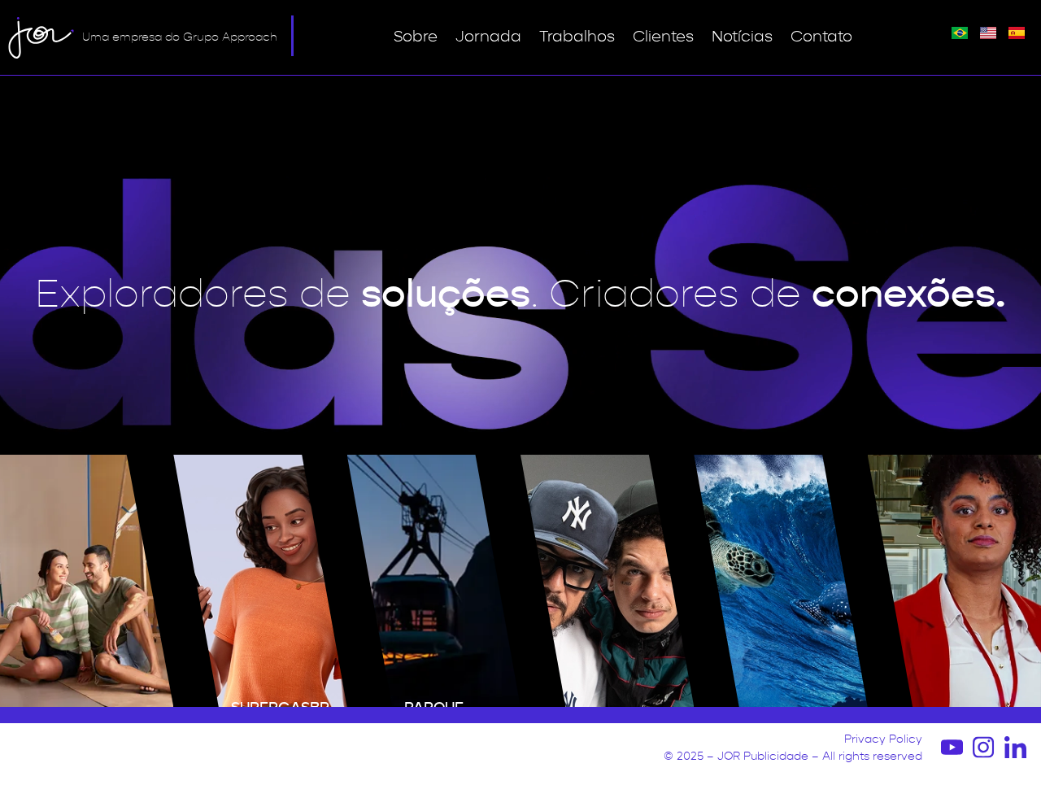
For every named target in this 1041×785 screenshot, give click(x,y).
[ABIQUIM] (86, 581)
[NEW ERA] (607, 581)
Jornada (488, 37)
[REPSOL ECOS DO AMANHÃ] (780, 581)
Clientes (663, 37)
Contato (821, 37)
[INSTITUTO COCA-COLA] (954, 581)
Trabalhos (577, 37)
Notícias (742, 37)
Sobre (416, 37)
